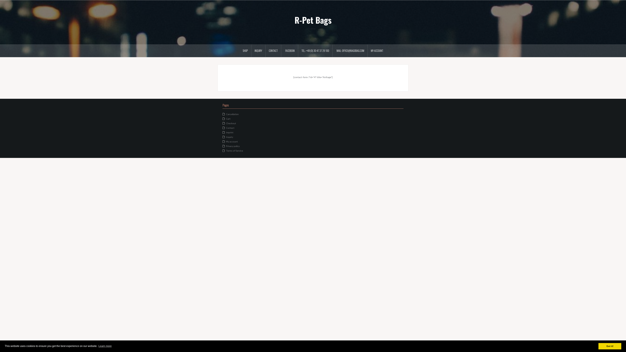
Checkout (231, 123)
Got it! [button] (609, 346)
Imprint (229, 132)
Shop (245, 51)
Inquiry (258, 51)
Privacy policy (233, 146)
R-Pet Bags (313, 20)
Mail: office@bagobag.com (350, 51)
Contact (273, 51)
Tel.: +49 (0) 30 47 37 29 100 (315, 51)
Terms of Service (234, 150)
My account (377, 51)
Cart (228, 118)
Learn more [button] (105, 346)
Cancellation (232, 114)
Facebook (290, 51)
